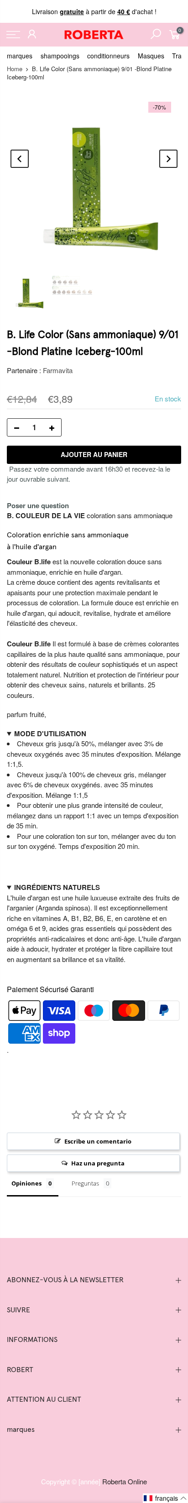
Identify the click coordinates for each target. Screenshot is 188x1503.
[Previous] (19, 159)
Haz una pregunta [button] (98, 1163)
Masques (151, 55)
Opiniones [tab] (26, 1183)
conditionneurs (108, 55)
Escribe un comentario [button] (97, 1141)
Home (14, 68)
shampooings (60, 55)
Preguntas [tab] (85, 1183)
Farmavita (58, 370)
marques (19, 55)
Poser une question (38, 505)
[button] (165, 1498)
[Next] (168, 159)
